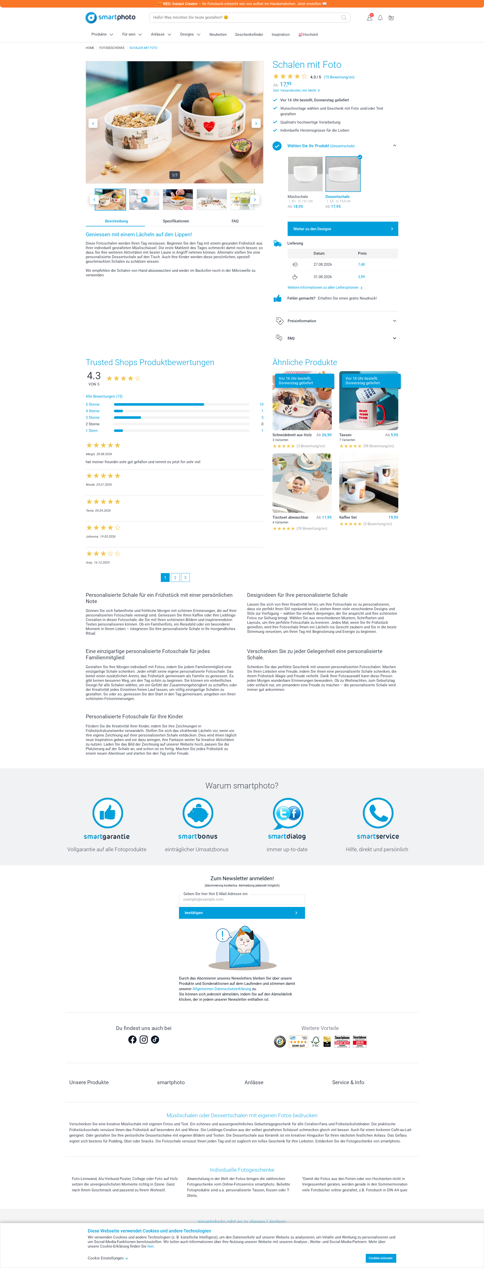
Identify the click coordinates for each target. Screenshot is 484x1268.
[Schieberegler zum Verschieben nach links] (93, 123)
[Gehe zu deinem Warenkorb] (391, 17)
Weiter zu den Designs (312, 229)
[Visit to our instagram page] (143, 1039)
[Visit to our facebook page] (132, 1039)
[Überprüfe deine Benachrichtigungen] (380, 17)
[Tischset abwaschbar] (302, 482)
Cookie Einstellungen (106, 1258)
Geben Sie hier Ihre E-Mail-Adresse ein (216, 894)
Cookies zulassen (380, 1258)
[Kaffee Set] (368, 482)
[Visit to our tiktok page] (155, 1039)
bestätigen (194, 912)
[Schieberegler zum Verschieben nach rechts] (256, 123)
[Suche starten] (344, 17)
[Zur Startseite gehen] (110, 17)
